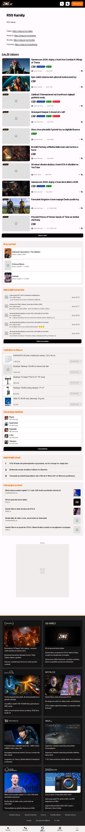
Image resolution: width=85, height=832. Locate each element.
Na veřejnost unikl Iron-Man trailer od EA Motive (62, 701)
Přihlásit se (77, 4)
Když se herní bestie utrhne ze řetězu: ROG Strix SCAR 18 (21, 712)
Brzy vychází (10, 244)
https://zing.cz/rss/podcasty (26, 44)
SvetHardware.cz (11, 493)
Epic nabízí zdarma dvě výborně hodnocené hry (53, 77)
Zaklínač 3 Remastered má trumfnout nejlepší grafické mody (53, 96)
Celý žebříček (42, 449)
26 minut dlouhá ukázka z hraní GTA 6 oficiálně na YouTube (54, 166)
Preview (5, 59)
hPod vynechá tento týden (16, 500)
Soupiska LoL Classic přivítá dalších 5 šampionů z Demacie (22, 760)
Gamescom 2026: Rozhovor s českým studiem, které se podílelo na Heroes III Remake (62, 661)
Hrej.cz (7, 502)
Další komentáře (42, 341)
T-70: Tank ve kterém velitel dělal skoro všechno (62, 759)
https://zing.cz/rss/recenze (25, 35)
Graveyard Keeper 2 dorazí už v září (48, 112)
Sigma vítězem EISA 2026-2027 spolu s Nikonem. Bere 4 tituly (59, 807)
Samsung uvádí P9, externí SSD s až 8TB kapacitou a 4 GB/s (60, 800)
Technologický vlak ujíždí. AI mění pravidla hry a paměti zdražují (21, 698)
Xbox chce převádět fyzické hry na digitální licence (55, 129)
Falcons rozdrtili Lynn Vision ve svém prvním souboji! (20, 663)
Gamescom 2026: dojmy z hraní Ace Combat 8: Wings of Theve (56, 61)
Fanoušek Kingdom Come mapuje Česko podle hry (55, 199)
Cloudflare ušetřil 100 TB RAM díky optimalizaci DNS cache (21, 705)
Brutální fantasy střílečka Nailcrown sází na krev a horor (54, 148)
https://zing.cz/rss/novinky (24, 40)
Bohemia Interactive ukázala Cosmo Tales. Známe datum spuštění (20, 656)
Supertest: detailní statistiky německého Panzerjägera (60, 747)
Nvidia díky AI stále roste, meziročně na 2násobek (26, 518)
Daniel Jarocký (38, 71)
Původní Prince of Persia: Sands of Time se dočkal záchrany (55, 218)
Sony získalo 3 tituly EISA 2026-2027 (58, 795)
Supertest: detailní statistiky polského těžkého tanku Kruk (62, 754)
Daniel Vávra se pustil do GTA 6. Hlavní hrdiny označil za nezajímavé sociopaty (37, 527)
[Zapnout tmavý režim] (68, 4)
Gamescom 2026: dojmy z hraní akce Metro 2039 (54, 182)
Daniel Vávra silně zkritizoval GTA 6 (20, 509)
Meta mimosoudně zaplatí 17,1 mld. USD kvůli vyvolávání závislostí (33, 490)
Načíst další (42, 235)
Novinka (5, 77)
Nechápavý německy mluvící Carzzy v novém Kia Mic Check (22, 754)
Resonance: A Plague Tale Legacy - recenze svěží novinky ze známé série (20, 649)
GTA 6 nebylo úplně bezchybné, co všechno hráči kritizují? (62, 707)
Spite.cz (8, 511)
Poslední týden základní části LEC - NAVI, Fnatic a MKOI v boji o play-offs (21, 747)
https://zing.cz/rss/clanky (23, 31)
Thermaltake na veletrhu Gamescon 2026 (19, 808)
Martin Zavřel (37, 174)
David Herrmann (38, 106)
